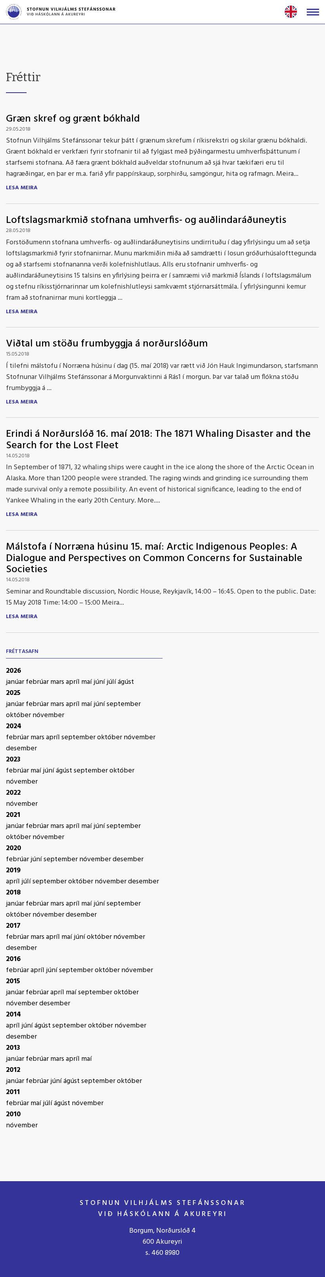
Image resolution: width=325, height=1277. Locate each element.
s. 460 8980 (162, 1253)
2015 (13, 981)
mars (58, 682)
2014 (13, 1014)
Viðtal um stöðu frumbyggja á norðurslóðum (107, 344)
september (124, 704)
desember (21, 748)
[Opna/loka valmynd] (313, 12)
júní (100, 682)
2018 (13, 892)
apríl (73, 682)
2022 (13, 793)
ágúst (126, 682)
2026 (13, 671)
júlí (112, 682)
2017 (13, 926)
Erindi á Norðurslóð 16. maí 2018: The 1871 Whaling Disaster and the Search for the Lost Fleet (158, 440)
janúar (16, 682)
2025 (13, 693)
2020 (13, 848)
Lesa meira (22, 188)
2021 (13, 815)
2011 (13, 1092)
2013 (13, 1048)
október (19, 715)
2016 (13, 959)
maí (87, 682)
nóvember (48, 715)
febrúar (38, 682)
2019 (13, 870)
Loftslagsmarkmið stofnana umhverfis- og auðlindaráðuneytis (146, 220)
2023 (13, 759)
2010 (13, 1114)
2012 (13, 1070)
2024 (13, 726)
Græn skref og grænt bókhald (73, 119)
